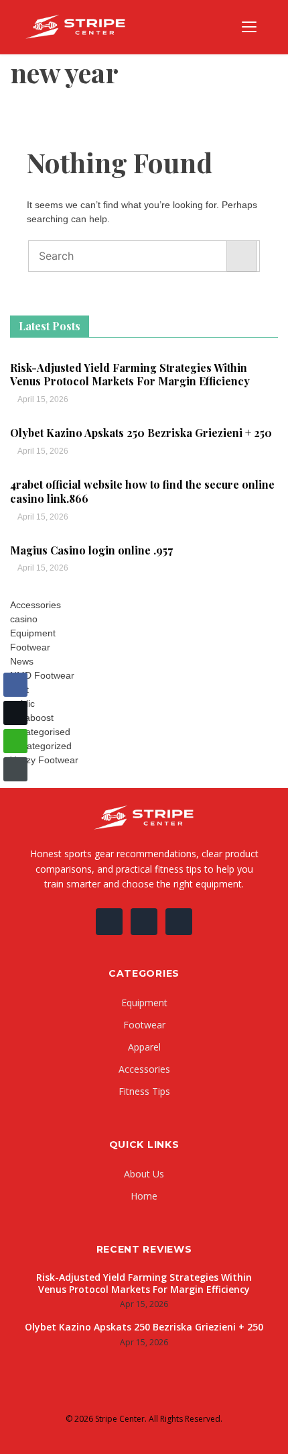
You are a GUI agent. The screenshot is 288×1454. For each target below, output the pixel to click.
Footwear (30, 647)
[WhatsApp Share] (15, 741)
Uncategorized (41, 745)
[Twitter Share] (15, 713)
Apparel (144, 1046)
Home (144, 1196)
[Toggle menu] (249, 26)
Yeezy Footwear (44, 760)
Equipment (33, 633)
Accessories (35, 604)
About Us (144, 1173)
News (21, 661)
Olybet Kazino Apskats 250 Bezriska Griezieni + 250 (141, 433)
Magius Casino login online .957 (91, 550)
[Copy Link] (15, 769)
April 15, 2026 (42, 399)
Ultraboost (32, 717)
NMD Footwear (42, 675)
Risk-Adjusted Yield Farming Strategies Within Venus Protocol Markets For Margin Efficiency (130, 374)
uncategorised (40, 731)
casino (24, 619)
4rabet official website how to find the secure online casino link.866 (142, 491)
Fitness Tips (144, 1091)
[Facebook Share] (15, 685)
